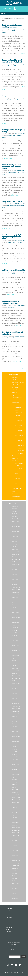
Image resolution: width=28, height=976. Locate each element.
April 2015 (14, 848)
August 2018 (15, 746)
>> (22, 368)
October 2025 (15, 531)
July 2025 (14, 539)
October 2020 (15, 681)
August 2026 (15, 506)
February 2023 (15, 612)
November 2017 (16, 769)
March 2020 (15, 698)
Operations (15, 458)
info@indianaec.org (14, 949)
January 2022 (15, 645)
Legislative (9, 915)
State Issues (15, 493)
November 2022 (16, 620)
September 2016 (16, 805)
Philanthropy (18, 425)
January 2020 (15, 703)
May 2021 (14, 663)
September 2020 (16, 683)
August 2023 (15, 597)
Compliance (9, 912)
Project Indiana (19, 463)
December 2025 (16, 526)
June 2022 (14, 632)
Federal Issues (15, 379)
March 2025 (15, 549)
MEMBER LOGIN (7, 8)
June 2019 (14, 721)
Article (16, 410)
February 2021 (15, 670)
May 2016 (14, 815)
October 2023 (15, 592)
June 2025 (14, 541)
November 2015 (16, 830)
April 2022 (14, 637)
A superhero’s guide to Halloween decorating (10, 302)
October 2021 (15, 653)
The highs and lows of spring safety (13, 131)
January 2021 (15, 673)
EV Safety (20, 440)
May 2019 (14, 724)
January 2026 (15, 524)
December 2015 (16, 827)
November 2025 (16, 529)
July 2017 (14, 779)
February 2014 (15, 883)
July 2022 (14, 630)
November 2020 (16, 678)
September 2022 (16, 625)
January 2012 (15, 898)
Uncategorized (16, 496)
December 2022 (16, 617)
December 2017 (16, 767)
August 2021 (15, 658)
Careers (9, 931)
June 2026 (14, 511)
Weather (17, 99)
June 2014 (14, 873)
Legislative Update (17, 397)
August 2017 (15, 777)
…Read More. (21, 53)
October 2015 (15, 832)
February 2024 (15, 582)
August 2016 (15, 807)
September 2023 (16, 594)
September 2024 (16, 564)
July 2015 (14, 840)
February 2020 (15, 701)
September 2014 (16, 865)
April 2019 (14, 726)
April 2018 (14, 756)
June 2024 (14, 572)
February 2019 (15, 731)
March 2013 (15, 896)
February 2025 (15, 551)
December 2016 (16, 797)
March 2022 (15, 640)
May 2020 (14, 693)
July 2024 (14, 569)
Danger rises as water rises (12, 96)
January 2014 (15, 886)
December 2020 (16, 675)
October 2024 (15, 562)
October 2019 (15, 711)
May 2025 (14, 544)
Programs (9, 917)
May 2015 (14, 845)
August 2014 (15, 868)
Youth (16, 443)
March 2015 (15, 850)
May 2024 (14, 574)
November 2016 (16, 800)
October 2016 (15, 802)
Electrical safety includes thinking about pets (12, 26)
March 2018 (15, 759)
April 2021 (14, 665)
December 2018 (16, 736)
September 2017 (16, 774)
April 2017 (14, 787)
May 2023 (14, 605)
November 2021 (16, 650)
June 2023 (14, 602)
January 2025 (15, 554)
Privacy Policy (19, 972)
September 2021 (16, 655)
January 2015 (15, 855)
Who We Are (9, 908)
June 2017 (14, 782)
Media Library (15, 402)
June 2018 (14, 751)
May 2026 (14, 513)
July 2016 (14, 810)
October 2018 (15, 741)
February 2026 (15, 521)
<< (6, 368)
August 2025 (15, 536)
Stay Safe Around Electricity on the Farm (13, 333)
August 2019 (15, 716)
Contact (8, 929)
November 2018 (16, 739)
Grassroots (17, 400)
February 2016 (15, 822)
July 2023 (14, 600)
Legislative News (16, 395)
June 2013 (14, 891)
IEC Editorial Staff (19, 29)
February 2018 (15, 762)
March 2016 (15, 820)
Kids (8, 66)
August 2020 (15, 686)
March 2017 (15, 789)
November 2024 (16, 559)
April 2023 (14, 607)
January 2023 (15, 615)
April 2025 (14, 546)
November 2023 (16, 589)
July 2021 (14, 660)
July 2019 (14, 719)
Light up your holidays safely (13, 270)
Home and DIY (10, 31)
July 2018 (14, 749)
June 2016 (14, 812)
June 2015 (14, 843)
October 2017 (15, 772)
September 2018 (16, 744)
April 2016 (14, 817)
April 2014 (14, 878)
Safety (9, 910)
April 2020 (14, 696)
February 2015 (15, 853)
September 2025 (16, 534)
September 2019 (16, 713)
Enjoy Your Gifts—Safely (12, 202)
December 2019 (16, 706)
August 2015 (15, 837)
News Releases (16, 455)
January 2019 (15, 734)
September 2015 (16, 835)
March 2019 (15, 729)
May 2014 (14, 875)
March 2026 (15, 519)
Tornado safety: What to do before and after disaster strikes (12, 167)
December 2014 (16, 858)
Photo (16, 433)
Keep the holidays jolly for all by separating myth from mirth (13, 237)
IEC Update (15, 387)
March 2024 (15, 579)
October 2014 (15, 863)
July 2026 (14, 508)
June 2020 (14, 691)
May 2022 (14, 635)
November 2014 (16, 860)
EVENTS (9, 925)
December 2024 (16, 556)
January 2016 (15, 825)
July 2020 (14, 688)
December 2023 (16, 587)
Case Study (15, 377)
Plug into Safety (13, 66)
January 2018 (15, 764)
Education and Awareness (13, 172)
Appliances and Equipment (13, 205)
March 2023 (15, 610)
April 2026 (14, 516)
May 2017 (14, 784)
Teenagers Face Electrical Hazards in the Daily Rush (12, 61)
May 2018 (14, 754)
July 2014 (14, 870)
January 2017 (15, 794)
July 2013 (14, 888)
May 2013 (14, 893)
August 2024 (15, 567)
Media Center (8, 927)
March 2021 (15, 668)
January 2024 (15, 584)
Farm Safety (10, 338)
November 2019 (16, 708)
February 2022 (15, 643)
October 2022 (15, 622)
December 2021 (16, 648)
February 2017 (15, 792)
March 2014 (15, 881)
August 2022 (15, 627)
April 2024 (14, 577)
